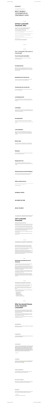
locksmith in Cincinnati (23, 228)
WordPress (39, 402)
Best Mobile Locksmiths (10, 1)
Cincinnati (29, 34)
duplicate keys (18, 120)
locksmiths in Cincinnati (22, 31)
